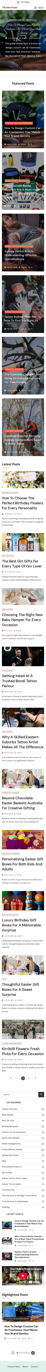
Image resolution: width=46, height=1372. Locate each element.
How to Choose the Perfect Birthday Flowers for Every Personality (22, 503)
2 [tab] (19, 71)
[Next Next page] (35, 1078)
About (25, 1366)
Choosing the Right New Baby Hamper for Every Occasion (22, 619)
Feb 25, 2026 (12, 267)
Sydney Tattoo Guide (15, 312)
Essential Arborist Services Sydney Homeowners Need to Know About (22, 440)
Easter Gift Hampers (11, 792)
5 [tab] (26, 71)
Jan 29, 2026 (12, 390)
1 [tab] (17, 71)
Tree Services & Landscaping (15, 1201)
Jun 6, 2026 (11, 206)
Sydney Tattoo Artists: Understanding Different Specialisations (20, 255)
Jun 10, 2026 (13, 38)
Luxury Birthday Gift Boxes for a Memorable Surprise (21, 925)
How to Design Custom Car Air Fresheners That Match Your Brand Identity (23, 29)
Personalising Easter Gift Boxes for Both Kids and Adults (22, 864)
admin (24, 38)
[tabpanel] (23, 42)
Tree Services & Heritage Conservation (19, 1195)
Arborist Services (14, 369)
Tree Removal (8, 1190)
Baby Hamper (7, 609)
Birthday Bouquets (10, 492)
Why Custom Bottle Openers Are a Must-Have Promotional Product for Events (22, 191)
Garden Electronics (10, 1155)
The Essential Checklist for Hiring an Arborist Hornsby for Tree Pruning (22, 378)
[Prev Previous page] (11, 1078)
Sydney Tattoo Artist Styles (19, 246)
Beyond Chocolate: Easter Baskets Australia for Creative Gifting (22, 803)
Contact (34, 1366)
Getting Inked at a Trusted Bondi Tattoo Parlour (19, 680)
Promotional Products (17, 181)
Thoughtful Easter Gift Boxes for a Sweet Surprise (20, 989)
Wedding (6, 1207)
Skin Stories (7, 670)
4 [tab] (24, 71)
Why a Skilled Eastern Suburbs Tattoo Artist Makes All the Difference (22, 742)
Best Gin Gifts (8, 556)
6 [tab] (28, 71)
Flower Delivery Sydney (12, 1149)
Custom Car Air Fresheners (23, 20)
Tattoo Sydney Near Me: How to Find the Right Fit (21, 319)
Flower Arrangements (12, 1043)
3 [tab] (21, 71)
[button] (38, 8)
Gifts (4, 979)
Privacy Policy (14, 1366)
